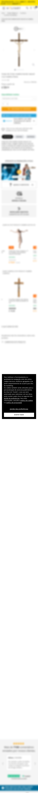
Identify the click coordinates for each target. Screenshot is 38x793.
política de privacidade (14, 403)
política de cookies (26, 400)
